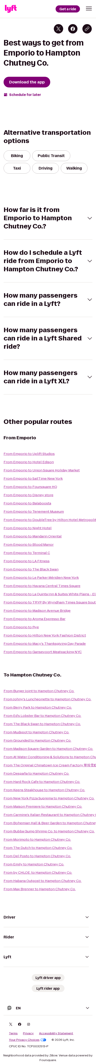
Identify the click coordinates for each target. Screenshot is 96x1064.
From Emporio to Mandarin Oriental (33, 536)
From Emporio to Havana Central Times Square (42, 585)
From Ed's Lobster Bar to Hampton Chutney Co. (42, 715)
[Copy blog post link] (87, 28)
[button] (88, 8)
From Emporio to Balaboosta (27, 503)
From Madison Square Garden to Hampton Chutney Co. (48, 748)
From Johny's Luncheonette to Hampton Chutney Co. (47, 699)
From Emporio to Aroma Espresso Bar (34, 618)
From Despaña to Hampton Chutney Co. (36, 773)
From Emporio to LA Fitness (27, 561)
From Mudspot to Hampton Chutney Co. (36, 732)
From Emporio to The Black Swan (31, 569)
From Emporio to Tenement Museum (34, 511)
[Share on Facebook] (72, 28)
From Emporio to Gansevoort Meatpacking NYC (43, 651)
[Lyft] (11, 9)
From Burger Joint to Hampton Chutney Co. (39, 691)
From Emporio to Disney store (28, 495)
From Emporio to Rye (21, 627)
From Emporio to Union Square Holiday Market (42, 470)
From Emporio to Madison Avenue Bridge (37, 610)
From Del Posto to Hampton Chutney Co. (37, 856)
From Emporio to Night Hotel (28, 528)
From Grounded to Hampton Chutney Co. (37, 740)
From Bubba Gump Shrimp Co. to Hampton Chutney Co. (49, 831)
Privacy (28, 1033)
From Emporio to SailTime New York (33, 478)
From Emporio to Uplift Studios (29, 453)
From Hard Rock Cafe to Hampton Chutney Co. (42, 781)
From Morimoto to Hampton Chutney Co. (37, 839)
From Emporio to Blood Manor (29, 544)
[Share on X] (58, 28)
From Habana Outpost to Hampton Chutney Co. (42, 880)
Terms (13, 1033)
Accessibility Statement (56, 1033)
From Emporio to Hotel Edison (29, 462)
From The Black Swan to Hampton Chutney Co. (42, 724)
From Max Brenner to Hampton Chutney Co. (40, 889)
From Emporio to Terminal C (27, 552)
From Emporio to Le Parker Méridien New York (41, 577)
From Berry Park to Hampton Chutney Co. (38, 707)
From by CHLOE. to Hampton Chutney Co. (38, 872)
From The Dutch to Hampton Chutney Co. (38, 847)
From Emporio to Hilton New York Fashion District (45, 635)
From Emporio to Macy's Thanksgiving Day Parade (45, 643)
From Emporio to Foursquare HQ (30, 486)
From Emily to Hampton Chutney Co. (34, 864)
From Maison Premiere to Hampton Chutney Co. (43, 806)
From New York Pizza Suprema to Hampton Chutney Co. (49, 798)
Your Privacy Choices (24, 1040)
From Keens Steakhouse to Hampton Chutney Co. (44, 790)
